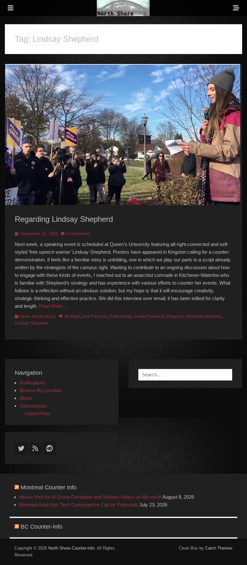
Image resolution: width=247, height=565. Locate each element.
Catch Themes (219, 548)
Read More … (54, 306)
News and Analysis (38, 316)
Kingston (175, 316)
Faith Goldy (120, 316)
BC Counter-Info (41, 526)
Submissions (33, 406)
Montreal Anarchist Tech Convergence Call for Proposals (78, 504)
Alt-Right (72, 316)
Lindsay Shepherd (31, 323)
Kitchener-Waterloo (203, 316)
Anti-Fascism (95, 316)
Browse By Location (41, 390)
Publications (32, 382)
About (26, 398)
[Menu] (10, 8)
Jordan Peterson (149, 316)
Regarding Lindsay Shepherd (64, 219)
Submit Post (37, 413)
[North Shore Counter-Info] (123, 8)
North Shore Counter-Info (71, 548)
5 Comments (78, 233)
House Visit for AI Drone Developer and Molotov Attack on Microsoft (90, 497)
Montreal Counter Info (49, 487)
